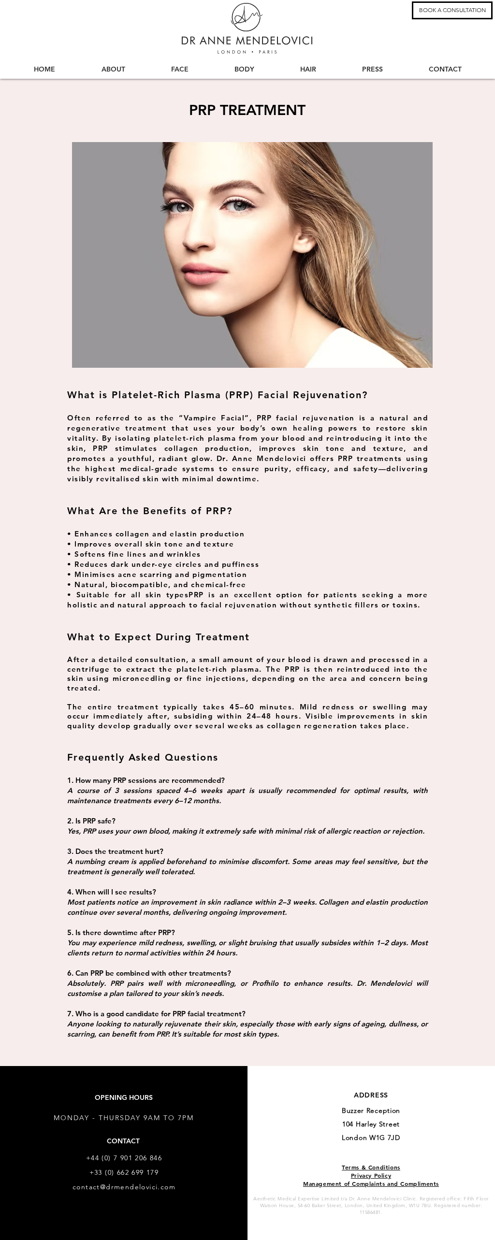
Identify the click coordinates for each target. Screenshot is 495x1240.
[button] (452, 10)
